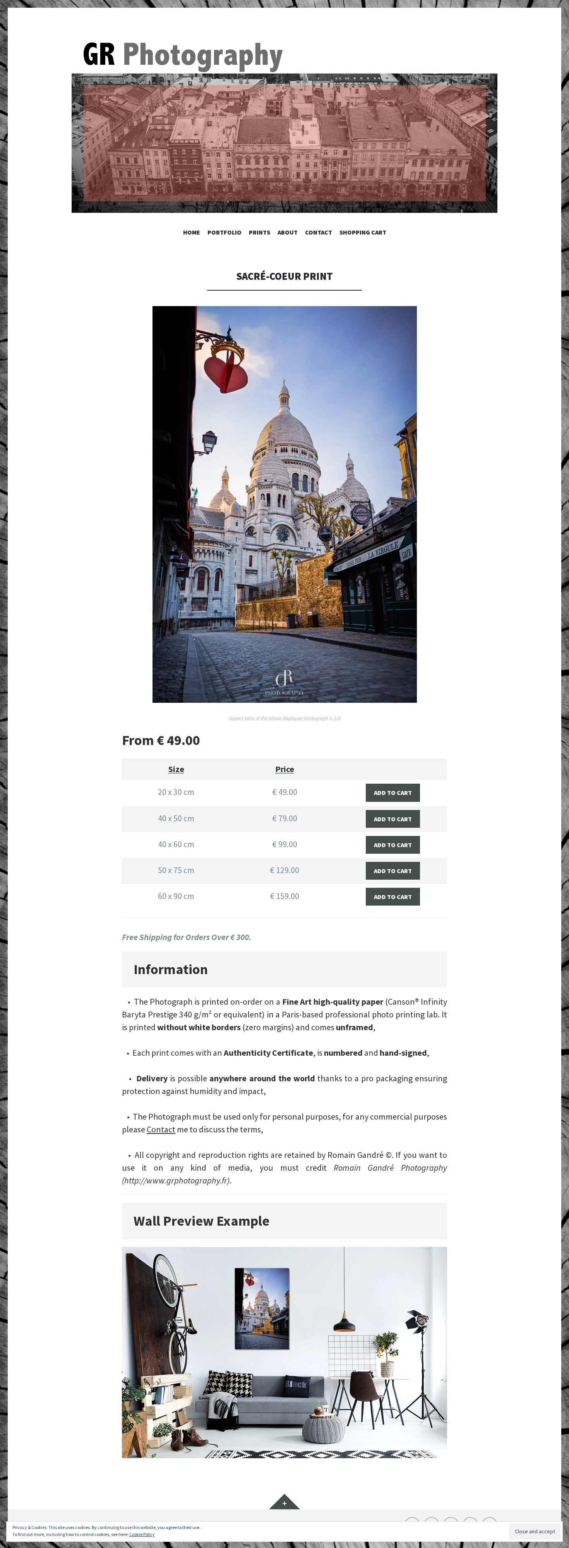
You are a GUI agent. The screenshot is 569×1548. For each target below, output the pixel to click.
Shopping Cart (362, 232)
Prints (259, 232)
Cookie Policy (142, 1534)
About (288, 232)
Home (191, 232)
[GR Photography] (284, 126)
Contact (318, 232)
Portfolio (224, 232)
